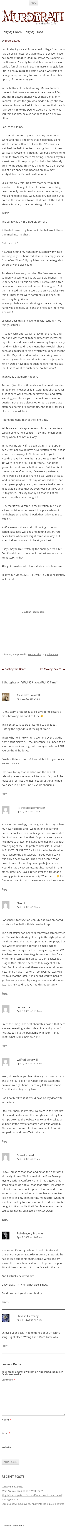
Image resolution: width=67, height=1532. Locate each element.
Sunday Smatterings (12, 1486)
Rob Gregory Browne (30, 1233)
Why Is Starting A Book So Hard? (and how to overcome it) (32, 1495)
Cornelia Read (25, 1155)
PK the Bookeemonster (31, 807)
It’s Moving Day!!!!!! (52, 669)
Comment (8, 1379)
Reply (5, 793)
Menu (33, 2)
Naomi (21, 903)
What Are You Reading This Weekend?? (22, 1491)
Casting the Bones (14, 669)
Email (6, 1433)
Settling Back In (10, 1499)
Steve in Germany (28, 1316)
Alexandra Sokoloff (28, 695)
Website (6, 1447)
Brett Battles (12, 40)
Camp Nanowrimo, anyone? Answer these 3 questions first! (33, 1503)
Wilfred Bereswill (27, 1059)
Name (6, 1419)
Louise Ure (23, 1007)
